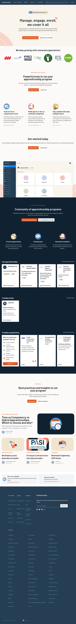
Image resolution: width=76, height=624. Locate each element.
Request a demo (33, 89)
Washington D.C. (54, 590)
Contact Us (29, 523)
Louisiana (31, 535)
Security (28, 519)
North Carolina (33, 594)
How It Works (10, 513)
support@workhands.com (51, 481)
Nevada (30, 574)
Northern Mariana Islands (37, 602)
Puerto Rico (52, 547)
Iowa (9, 598)
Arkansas (11, 551)
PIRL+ (10, 508)
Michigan (31, 551)
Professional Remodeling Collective (67, 339)
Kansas (10, 602)
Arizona (10, 547)
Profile (23, 364)
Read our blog (32, 401)
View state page (7, 320)
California (11, 302)
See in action (56, 125)
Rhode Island (53, 551)
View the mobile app (33, 125)
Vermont (51, 574)
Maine (30, 539)
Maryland (31, 543)
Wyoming (51, 602)
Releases (20, 518)
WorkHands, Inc (12, 266)
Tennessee (52, 563)
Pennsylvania (53, 543)
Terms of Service (28, 509)
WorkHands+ (12, 500)
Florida (10, 570)
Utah (50, 570)
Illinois (10, 590)
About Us (28, 500)
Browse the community (46, 37)
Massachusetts (33, 547)
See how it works (8, 125)
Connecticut (12, 563)
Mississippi (32, 559)
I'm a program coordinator (29, 220)
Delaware (11, 566)
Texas (50, 566)
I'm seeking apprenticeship (46, 220)
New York (31, 590)
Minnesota (31, 555)
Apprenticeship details (8, 285)
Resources (20, 500)
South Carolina (54, 555)
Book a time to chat (12, 482)
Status (10, 522)
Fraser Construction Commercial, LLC (30, 339)
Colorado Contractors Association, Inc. (67, 269)
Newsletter (21, 508)
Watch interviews (43, 401)
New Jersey (32, 582)
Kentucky (11, 606)
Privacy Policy (28, 515)
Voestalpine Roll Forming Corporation (49, 339)
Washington (52, 586)
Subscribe (64, 505)
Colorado (11, 559)
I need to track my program (30, 37)
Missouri (31, 563)
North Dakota (32, 598)
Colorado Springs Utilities (31, 267)
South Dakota (53, 559)
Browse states (70, 297)
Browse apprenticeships (68, 261)
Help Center (19, 513)
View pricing (43, 147)
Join (27, 504)
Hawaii (10, 582)
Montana (31, 566)
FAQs (18, 504)
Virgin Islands (53, 582)
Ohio (29, 606)
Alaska (10, 539)
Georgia (10, 574)
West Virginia (53, 594)
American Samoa (13, 543)
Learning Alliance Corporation (48, 268)
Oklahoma (52, 535)
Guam (10, 578)
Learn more (44, 89)
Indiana (10, 594)
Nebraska (31, 570)
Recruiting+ (12, 504)
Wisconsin (52, 598)
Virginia (51, 578)
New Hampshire (33, 578)
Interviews (20, 522)
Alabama (11, 535)
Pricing (10, 518)
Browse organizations (68, 332)
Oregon (51, 539)
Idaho (10, 586)
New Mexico (32, 586)
